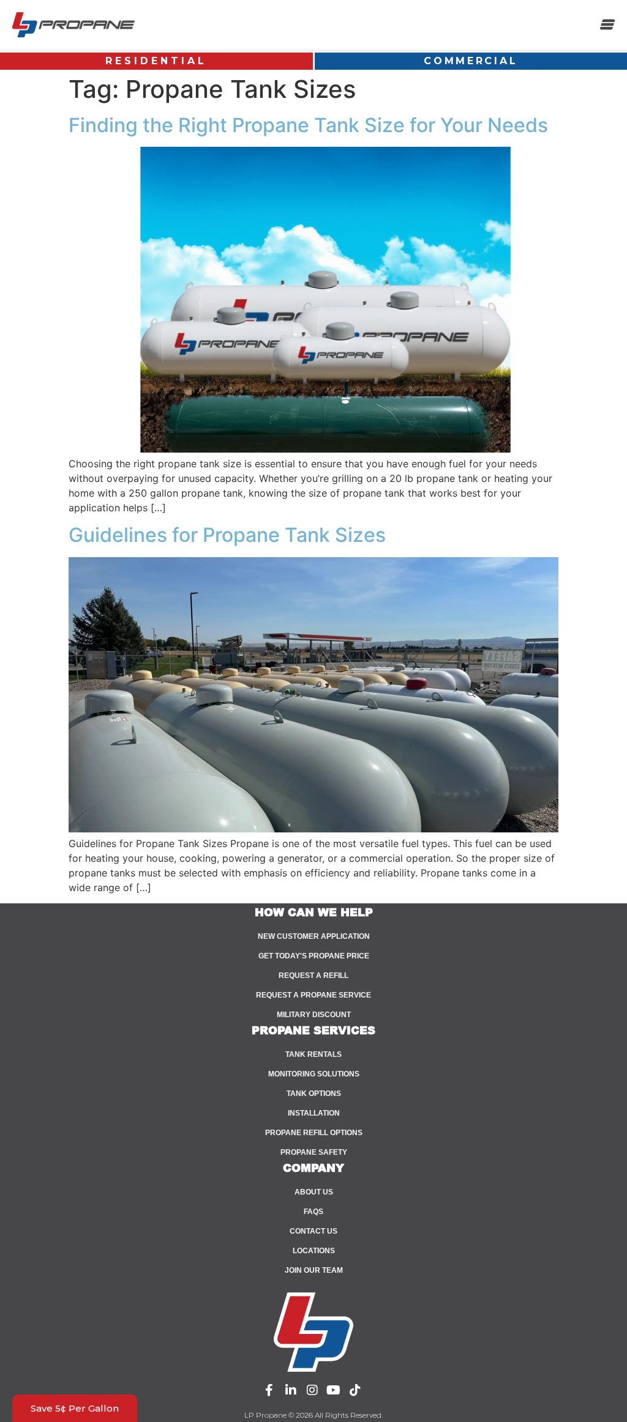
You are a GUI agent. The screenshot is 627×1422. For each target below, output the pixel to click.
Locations (314, 1250)
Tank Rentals (313, 1054)
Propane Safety (313, 1152)
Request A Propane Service (313, 995)
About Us (314, 1192)
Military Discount (314, 1014)
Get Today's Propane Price (313, 956)
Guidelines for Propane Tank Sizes (227, 535)
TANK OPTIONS (314, 1093)
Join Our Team (314, 1270)
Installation (314, 1113)
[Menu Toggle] (607, 24)
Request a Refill (313, 975)
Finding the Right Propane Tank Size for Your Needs (308, 125)
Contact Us (313, 1231)
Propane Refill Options (313, 1132)
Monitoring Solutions (313, 1074)
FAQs (313, 1211)
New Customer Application (314, 936)
